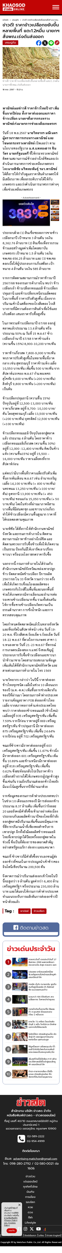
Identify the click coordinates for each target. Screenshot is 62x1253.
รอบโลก (30, 1202)
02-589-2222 (35, 1136)
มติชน (41, 1235)
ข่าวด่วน (30, 1176)
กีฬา (30, 1217)
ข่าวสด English (53, 1235)
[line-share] (51, 43)
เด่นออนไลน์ (30, 1182)
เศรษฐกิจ (15, 20)
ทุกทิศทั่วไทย (30, 1187)
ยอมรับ (12, 1230)
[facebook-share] (39, 43)
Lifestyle (30, 1223)
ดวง (30, 1212)
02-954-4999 (36, 1141)
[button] (5, 1249)
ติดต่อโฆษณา (30, 1235)
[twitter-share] (45, 43)
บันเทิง (30, 1192)
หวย (30, 1207)
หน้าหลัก (5, 20)
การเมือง (30, 1197)
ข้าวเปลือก (39, 911)
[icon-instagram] (25, 1229)
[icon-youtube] (38, 1229)
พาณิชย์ (24, 911)
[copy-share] (57, 43)
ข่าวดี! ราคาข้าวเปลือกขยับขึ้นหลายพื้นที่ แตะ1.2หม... (40, 20)
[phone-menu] (55, 7)
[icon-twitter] (32, 1229)
